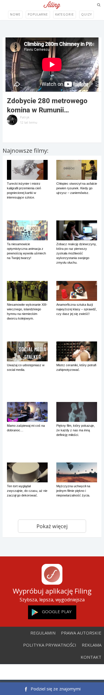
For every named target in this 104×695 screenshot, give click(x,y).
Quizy (86, 14)
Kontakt (91, 657)
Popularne (38, 14)
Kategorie (64, 14)
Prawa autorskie (81, 633)
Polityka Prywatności (49, 645)
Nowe (15, 14)
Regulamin (42, 633)
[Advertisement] (52, 672)
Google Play (57, 611)
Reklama (91, 645)
